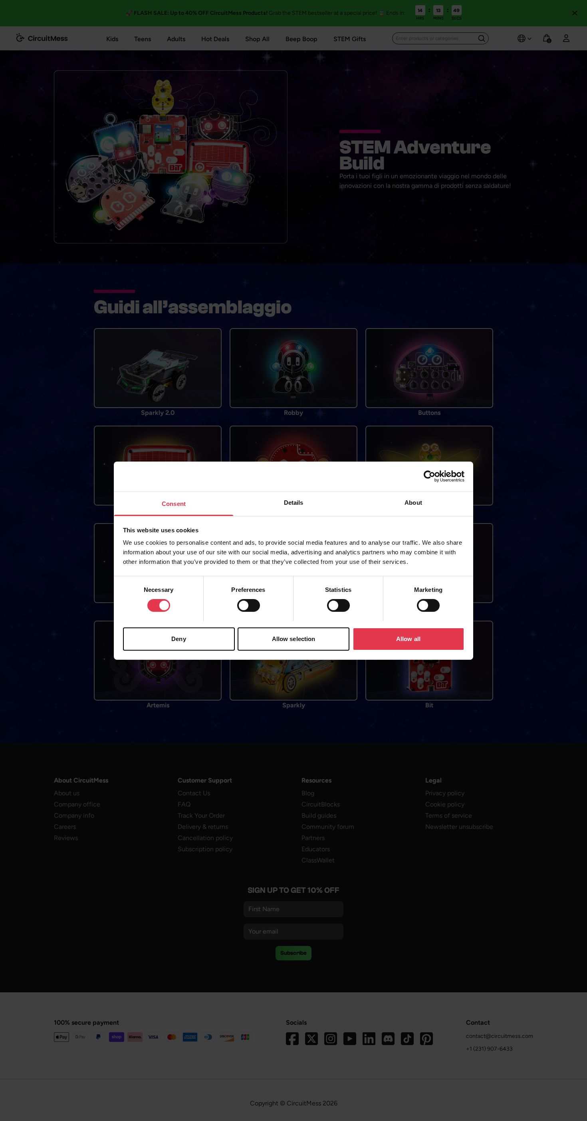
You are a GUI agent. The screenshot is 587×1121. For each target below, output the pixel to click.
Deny (178, 638)
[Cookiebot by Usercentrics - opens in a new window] (429, 476)
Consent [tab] (174, 503)
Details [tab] (293, 502)
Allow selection (293, 638)
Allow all (408, 638)
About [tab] (413, 502)
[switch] (248, 605)
